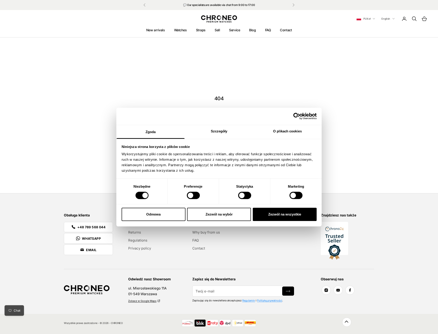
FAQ (268, 30)
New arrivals (155, 30)
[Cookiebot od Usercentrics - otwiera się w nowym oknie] (297, 116)
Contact (286, 30)
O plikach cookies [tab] (287, 131)
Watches (180, 30)
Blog (252, 30)
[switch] (193, 195)
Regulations (137, 240)
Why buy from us (206, 232)
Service (234, 30)
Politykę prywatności (269, 300)
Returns (134, 232)
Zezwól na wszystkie (284, 214)
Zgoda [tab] (151, 132)
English (385, 18)
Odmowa (153, 214)
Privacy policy (139, 248)
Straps (201, 30)
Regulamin (248, 300)
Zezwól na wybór (219, 214)
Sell (217, 30)
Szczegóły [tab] (219, 131)
